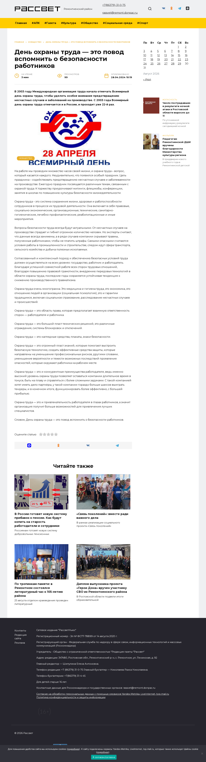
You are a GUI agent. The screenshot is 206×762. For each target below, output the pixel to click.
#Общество (89, 23)
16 (186, 55)
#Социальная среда (117, 23)
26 (158, 63)
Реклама (19, 642)
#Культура (68, 23)
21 (172, 59)
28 (172, 63)
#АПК (36, 23)
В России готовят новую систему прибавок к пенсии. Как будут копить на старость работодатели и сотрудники (40, 519)
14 (172, 55)
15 (179, 55)
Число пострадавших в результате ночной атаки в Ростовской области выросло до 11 (176, 109)
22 (179, 59)
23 (186, 59)
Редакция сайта (20, 637)
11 (151, 55)
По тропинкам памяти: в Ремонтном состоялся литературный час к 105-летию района (38, 589)
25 (152, 63)
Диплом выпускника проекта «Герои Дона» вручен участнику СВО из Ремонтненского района (101, 587)
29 (179, 63)
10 (144, 55)
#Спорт (142, 23)
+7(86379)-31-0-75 (114, 5)
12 (158, 55)
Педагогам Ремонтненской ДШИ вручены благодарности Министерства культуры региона (177, 147)
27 (166, 63)
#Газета (50, 23)
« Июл (147, 79)
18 (151, 59)
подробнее (73, 749)
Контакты (20, 630)
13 (165, 55)
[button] (29, 445)
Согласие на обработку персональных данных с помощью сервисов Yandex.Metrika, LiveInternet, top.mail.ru (102, 694)
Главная (21, 23)
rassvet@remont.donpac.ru (120, 12)
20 (166, 59)
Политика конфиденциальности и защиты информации (70, 697)
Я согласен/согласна (104, 757)
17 (144, 59)
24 (145, 63)
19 (158, 59)
